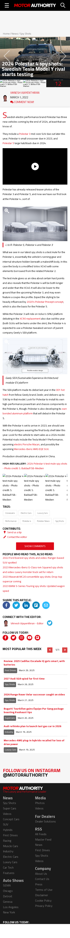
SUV (5, 824)
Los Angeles (10, 907)
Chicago (8, 891)
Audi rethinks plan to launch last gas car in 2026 (32, 726)
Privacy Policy (43, 906)
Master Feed (43, 839)
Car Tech (8, 867)
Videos (7, 814)
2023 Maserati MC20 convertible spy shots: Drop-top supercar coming (32, 579)
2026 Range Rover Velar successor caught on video (34, 695)
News (15, 33)
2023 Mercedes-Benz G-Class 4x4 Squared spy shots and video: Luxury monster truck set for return (33, 569)
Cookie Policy (43, 900)
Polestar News (43, 521)
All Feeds (40, 834)
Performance (10, 521)
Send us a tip (14, 532)
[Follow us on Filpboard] (37, 638)
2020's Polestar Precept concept (45, 301)
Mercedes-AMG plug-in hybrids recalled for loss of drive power (34, 742)
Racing (7, 840)
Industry (9, 732)
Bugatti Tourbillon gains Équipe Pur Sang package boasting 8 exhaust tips (34, 710)
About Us (41, 873)
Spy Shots (25, 33)
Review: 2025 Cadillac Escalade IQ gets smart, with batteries (34, 663)
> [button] (65, 650)
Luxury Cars (42, 513)
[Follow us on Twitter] (13, 638)
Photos (40, 803)
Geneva (7, 901)
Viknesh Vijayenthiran (24, 92)
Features (8, 873)
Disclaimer (41, 895)
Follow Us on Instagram (31, 772)
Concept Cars (11, 819)
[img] (6, 605)
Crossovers (10, 513)
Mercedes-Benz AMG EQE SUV (31, 449)
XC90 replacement (30, 318)
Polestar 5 (8, 143)
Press (38, 884)
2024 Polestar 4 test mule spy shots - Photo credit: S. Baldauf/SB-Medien (35, 466)
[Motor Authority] (35, 5)
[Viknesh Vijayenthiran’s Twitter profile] (47, 623)
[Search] (63, 5)
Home (6, 33)
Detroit (7, 896)
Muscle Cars (10, 846)
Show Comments (35, 546)
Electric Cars (26, 513)
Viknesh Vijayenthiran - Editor (27, 623)
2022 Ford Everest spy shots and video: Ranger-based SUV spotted (33, 560)
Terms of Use (43, 889)
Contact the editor (17, 537)
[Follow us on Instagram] (21, 638)
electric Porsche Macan (27, 444)
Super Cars (9, 808)
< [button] (50, 650)
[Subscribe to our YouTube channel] (29, 638)
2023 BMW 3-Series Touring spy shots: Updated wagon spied (34, 588)
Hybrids (8, 830)
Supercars (10, 718)
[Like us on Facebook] (5, 638)
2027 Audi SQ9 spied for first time (24, 679)
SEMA (7, 885)
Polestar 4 (26, 521)
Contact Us (42, 879)
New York (9, 912)
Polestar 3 (24, 133)
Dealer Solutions (45, 821)
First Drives (10, 670)
